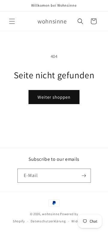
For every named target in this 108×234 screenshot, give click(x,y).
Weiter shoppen (54, 97)
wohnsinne (50, 214)
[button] (12, 21)
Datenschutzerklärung (48, 221)
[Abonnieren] (84, 176)
